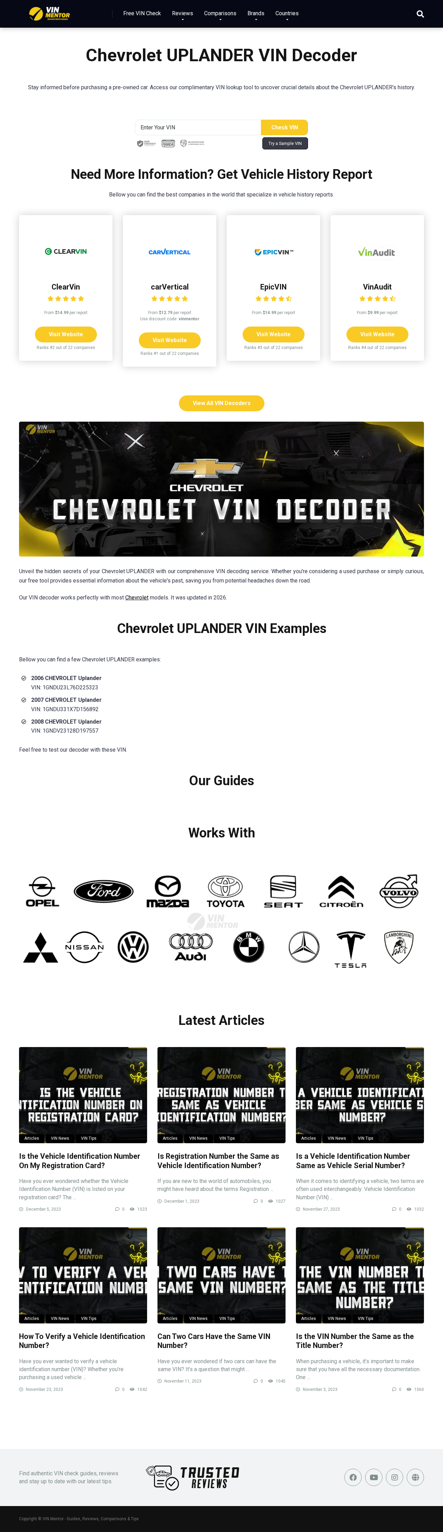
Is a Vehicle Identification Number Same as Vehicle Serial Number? (353, 1161)
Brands (255, 13)
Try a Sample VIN (285, 143)
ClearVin (66, 287)
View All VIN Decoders (222, 403)
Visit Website (66, 334)
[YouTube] (373, 1477)
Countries (287, 13)
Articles (31, 1138)
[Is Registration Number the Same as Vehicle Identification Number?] (221, 1095)
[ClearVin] (66, 270)
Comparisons (220, 13)
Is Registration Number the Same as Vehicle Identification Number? (218, 1161)
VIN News (60, 1138)
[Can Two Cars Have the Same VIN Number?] (221, 1275)
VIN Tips (89, 1138)
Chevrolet (136, 597)
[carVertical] (169, 270)
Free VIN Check (142, 13)
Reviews (182, 13)
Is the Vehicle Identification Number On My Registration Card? (79, 1161)
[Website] (415, 1477)
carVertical (170, 287)
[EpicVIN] (273, 270)
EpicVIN (273, 287)
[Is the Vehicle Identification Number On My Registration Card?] (83, 1095)
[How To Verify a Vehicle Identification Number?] (83, 1275)
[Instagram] (394, 1477)
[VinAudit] (377, 270)
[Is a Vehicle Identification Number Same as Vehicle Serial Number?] (360, 1095)
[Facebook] (353, 1477)
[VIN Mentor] (49, 11)
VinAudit (377, 287)
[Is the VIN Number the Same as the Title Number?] (360, 1275)
